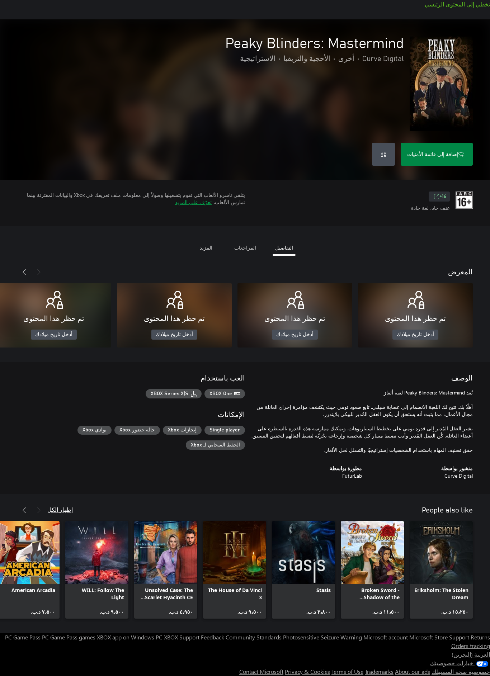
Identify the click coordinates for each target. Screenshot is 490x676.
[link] (441, 570)
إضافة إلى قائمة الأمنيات (432, 154)
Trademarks (379, 671)
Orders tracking (470, 645)
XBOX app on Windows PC (129, 637)
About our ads (412, 671)
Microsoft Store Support (439, 637)
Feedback (212, 637)
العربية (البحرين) (471, 654)
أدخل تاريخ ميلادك (415, 334)
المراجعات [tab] (245, 247)
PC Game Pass (23, 637)
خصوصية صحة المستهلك (461, 671)
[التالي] (24, 272)
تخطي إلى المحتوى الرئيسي (457, 4)
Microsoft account (385, 637)
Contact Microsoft (261, 671)
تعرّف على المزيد (193, 202)
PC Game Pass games (68, 637)
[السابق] (39, 272)
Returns (480, 637)
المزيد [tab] (206, 247)
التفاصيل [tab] (284, 247)
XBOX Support (181, 637)
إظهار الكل (60, 509)
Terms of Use (347, 671)
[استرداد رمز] (383, 154)
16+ (442, 196)
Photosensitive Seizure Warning (322, 637)
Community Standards (254, 637)
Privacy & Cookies (307, 671)
